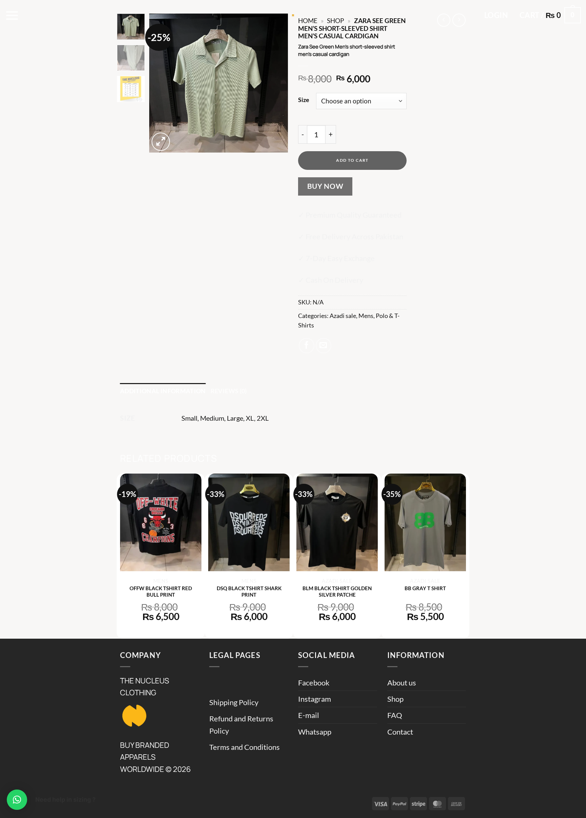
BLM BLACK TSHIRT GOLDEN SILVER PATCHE (337, 591)
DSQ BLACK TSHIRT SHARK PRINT (249, 591)
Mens (365, 315)
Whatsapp (314, 731)
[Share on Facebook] (306, 346)
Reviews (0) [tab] (229, 391)
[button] (12, 15)
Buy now (325, 186)
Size (303, 100)
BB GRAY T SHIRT (425, 588)
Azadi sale (343, 315)
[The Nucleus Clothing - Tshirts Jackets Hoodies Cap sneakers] (293, 15)
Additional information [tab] (163, 391)
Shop (395, 698)
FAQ (394, 715)
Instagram (314, 698)
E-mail (308, 715)
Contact (400, 731)
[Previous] (160, 83)
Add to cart (352, 160)
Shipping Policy (233, 702)
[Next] (277, 83)
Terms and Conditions (244, 747)
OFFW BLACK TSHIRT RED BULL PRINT (161, 591)
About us (401, 682)
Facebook (314, 682)
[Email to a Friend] (323, 346)
